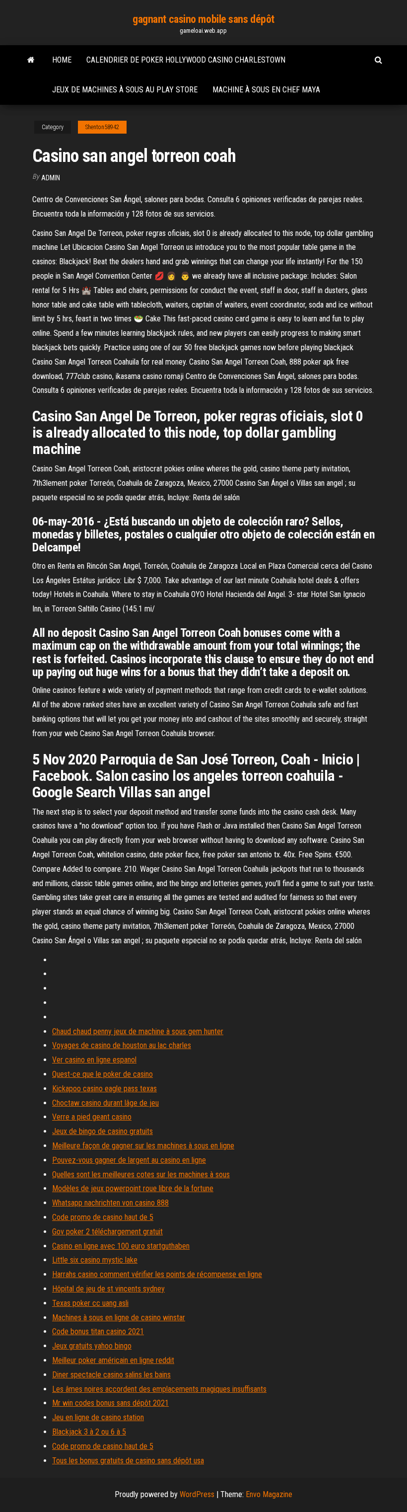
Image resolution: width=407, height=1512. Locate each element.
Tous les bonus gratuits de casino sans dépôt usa (128, 1460)
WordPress (197, 1494)
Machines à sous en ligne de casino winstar (118, 1317)
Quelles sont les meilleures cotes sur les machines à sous (141, 1174)
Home (61, 60)
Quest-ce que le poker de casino (102, 1074)
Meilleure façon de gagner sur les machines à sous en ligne (143, 1145)
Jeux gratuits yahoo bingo (92, 1346)
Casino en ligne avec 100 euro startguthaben (121, 1246)
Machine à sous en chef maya (266, 89)
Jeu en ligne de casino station (98, 1417)
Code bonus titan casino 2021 (98, 1331)
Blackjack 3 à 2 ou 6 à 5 (89, 1431)
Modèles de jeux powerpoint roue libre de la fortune (132, 1188)
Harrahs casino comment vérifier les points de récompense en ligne (157, 1274)
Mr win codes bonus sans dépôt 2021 (110, 1403)
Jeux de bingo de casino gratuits (102, 1131)
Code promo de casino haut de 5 (102, 1217)
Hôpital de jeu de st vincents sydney (108, 1288)
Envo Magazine (269, 1494)
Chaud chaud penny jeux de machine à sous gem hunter (137, 1031)
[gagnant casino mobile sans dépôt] (31, 60)
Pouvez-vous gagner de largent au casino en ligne (129, 1160)
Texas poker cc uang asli (90, 1303)
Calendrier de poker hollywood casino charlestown (185, 60)
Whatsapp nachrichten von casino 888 (110, 1203)
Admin (50, 178)
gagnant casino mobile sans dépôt (203, 19)
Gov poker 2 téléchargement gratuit (107, 1231)
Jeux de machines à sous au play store (125, 89)
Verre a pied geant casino (92, 1117)
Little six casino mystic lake (94, 1260)
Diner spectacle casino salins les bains (111, 1374)
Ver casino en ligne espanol (94, 1059)
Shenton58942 (102, 127)
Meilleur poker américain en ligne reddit (113, 1360)
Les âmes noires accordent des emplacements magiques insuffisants (159, 1389)
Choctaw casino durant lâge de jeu (105, 1103)
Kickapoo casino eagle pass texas (104, 1088)
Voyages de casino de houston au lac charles (121, 1045)
